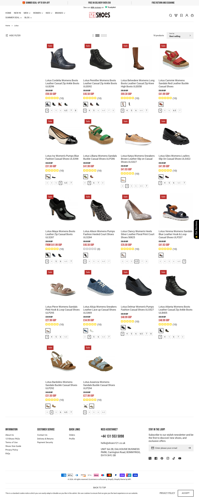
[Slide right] (66, 73)
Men (26, 13)
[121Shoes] (99, 15)
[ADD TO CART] (58, 62)
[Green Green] (66, 104)
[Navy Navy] (123, 327)
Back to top (99, 487)
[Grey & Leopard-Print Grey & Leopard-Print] (85, 255)
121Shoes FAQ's (12, 439)
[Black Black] (54, 104)
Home (7, 26)
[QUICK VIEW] (67, 62)
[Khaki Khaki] (167, 330)
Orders (72, 435)
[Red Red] (161, 104)
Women (37, 13)
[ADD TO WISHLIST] (67, 70)
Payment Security (45, 442)
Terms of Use (11, 442)
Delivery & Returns (45, 439)
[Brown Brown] (60, 104)
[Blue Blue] (47, 104)
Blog (27, 17)
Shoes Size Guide (13, 446)
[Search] (170, 15)
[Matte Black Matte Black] (60, 255)
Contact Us (42, 435)
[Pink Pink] (47, 330)
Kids (48, 13)
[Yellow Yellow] (54, 406)
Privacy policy (167, 493)
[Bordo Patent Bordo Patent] (167, 176)
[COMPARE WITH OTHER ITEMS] (58, 70)
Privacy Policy (11, 450)
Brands (59, 13)
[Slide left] (60, 73)
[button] (27, 13)
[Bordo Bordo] (91, 104)
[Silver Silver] (123, 255)
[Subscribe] (190, 448)
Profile (72, 439)
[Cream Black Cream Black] (47, 176)
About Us (9, 435)
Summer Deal (12, 17)
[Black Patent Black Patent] (161, 176)
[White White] (91, 330)
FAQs (7, 453)
